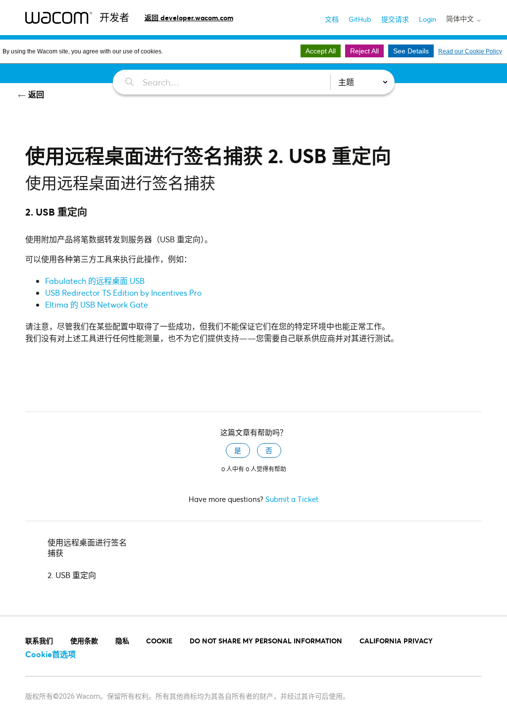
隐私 (122, 640)
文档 (332, 19)
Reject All (364, 51)
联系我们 (39, 640)
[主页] (58, 17)
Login (427, 19)
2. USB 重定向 (72, 575)
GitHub (360, 19)
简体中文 (461, 18)
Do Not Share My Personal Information (266, 640)
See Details (411, 51)
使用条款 (84, 640)
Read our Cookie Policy (470, 51)
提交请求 (395, 19)
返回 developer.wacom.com (189, 17)
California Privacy (396, 640)
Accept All (320, 51)
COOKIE (159, 640)
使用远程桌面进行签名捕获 (87, 547)
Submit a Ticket (291, 499)
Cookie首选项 (50, 654)
